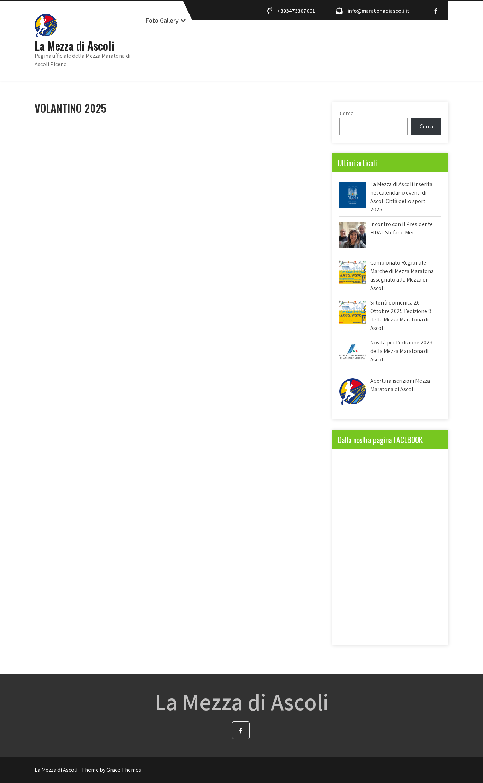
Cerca (346, 113)
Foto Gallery (162, 20)
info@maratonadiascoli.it (378, 10)
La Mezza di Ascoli (74, 45)
